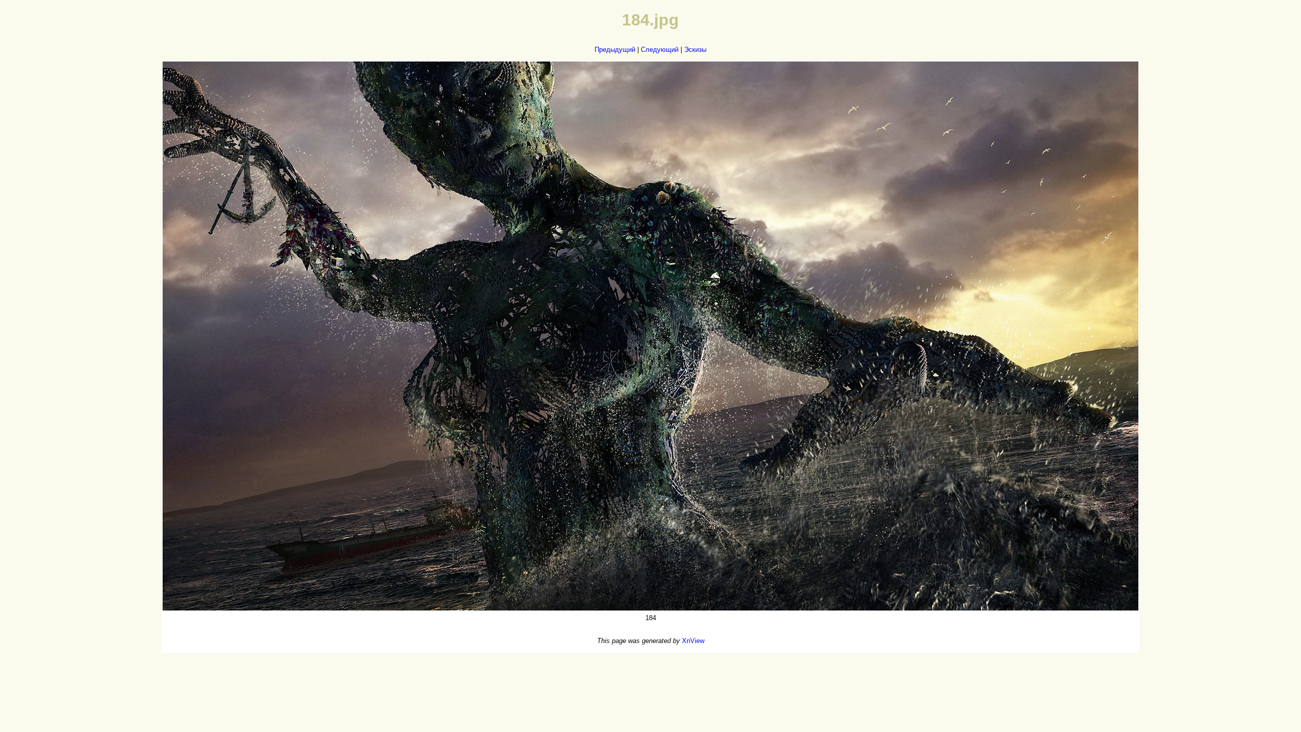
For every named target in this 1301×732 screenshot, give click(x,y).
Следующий (659, 49)
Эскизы (695, 49)
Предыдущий (615, 49)
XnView (693, 641)
